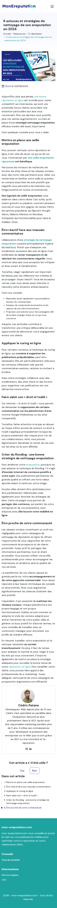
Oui (22, 770)
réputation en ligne (19, 666)
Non (34, 770)
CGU (4, 879)
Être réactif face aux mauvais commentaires (28, 786)
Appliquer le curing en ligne (20, 791)
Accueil (7, 33)
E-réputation (35, 33)
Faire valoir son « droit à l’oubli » (22, 795)
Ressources (19, 33)
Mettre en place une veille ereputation (25, 782)
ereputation (33, 464)
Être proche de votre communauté (24, 807)
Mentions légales (10, 875)
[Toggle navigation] (52, 6)
